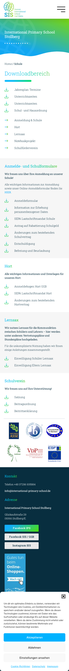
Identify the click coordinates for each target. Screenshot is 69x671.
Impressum (52, 666)
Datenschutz (38, 666)
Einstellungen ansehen (35, 658)
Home (9, 64)
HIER (8, 192)
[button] (63, 596)
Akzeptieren (34, 637)
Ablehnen (34, 647)
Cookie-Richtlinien (20, 666)
